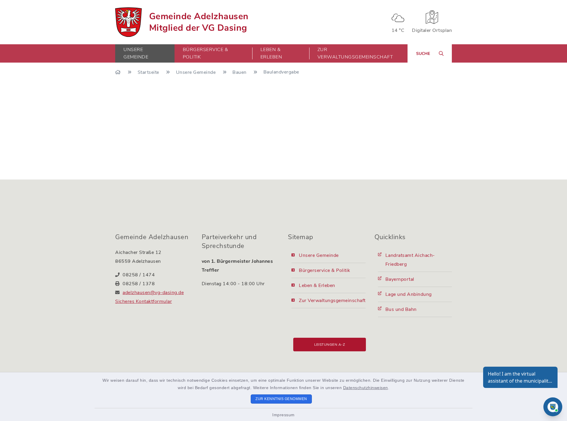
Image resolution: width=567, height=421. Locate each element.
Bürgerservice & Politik (324, 270)
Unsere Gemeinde (196, 72)
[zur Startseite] (128, 22)
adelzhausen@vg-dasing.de (153, 292)
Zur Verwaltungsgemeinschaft (355, 53)
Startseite (149, 72)
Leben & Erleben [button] (271, 53)
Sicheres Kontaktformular (143, 301)
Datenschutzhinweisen (365, 387)
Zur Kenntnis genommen (281, 399)
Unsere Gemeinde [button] (135, 53)
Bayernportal (399, 279)
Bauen (240, 72)
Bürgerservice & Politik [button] (205, 53)
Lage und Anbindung (408, 294)
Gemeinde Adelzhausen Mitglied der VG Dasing (199, 22)
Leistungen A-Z (329, 344)
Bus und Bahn (401, 309)
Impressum (283, 414)
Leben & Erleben (317, 285)
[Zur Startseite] (118, 72)
